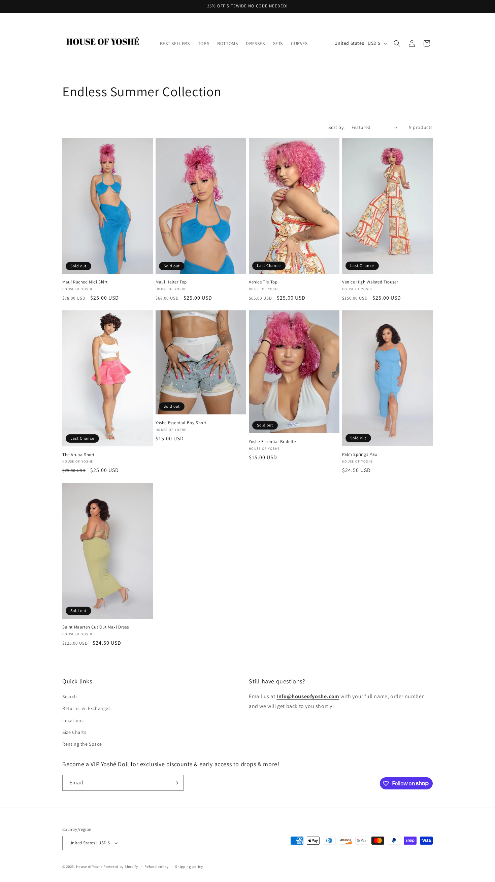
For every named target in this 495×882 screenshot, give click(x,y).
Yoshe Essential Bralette (272, 441)
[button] (397, 43)
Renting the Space (82, 744)
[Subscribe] (175, 783)
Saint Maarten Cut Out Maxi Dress (95, 627)
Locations (73, 720)
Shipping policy (189, 866)
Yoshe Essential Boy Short (181, 423)
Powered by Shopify (120, 866)
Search (69, 696)
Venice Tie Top (263, 282)
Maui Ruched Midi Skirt (84, 282)
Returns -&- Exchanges (86, 708)
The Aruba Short (78, 454)
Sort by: (336, 127)
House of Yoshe (89, 866)
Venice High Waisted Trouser (370, 282)
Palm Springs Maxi (360, 454)
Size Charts (74, 732)
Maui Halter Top (171, 282)
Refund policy (156, 866)
